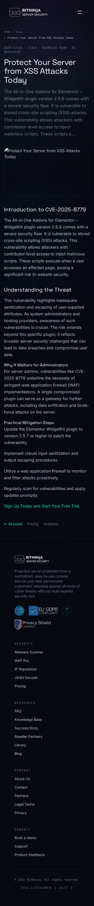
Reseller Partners (28, 736)
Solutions (51, 524)
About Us (22, 779)
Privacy (21, 813)
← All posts (13, 524)
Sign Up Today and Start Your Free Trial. (42, 505)
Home (7, 31)
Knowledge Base (28, 719)
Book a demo (25, 838)
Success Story (26, 728)
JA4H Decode (26, 677)
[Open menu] (80, 12)
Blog (19, 31)
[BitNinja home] (28, 12)
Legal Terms (25, 804)
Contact (21, 787)
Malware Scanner (29, 652)
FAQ (18, 711)
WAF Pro (22, 660)
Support (21, 846)
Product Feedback (30, 855)
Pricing (33, 524)
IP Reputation (26, 669)
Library (20, 745)
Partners (21, 796)
